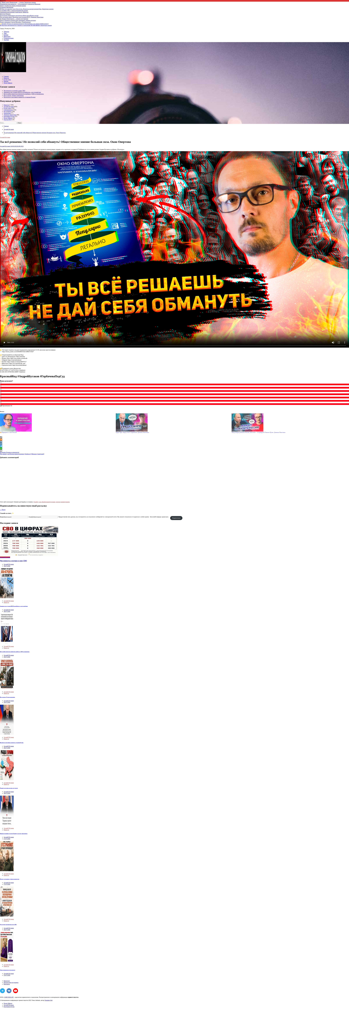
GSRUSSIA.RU (9, 997)
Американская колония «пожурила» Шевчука (14, 12)
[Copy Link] (174, 437)
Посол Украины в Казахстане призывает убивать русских (18, 20)
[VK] (174, 442)
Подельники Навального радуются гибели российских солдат (19, 15)
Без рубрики (7, 111)
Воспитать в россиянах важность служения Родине (19, 97)
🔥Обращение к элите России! (8, 432)
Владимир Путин (9, 116)
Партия (6, 81)
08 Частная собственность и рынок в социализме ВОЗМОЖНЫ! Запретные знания (26, 25)
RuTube (6, 35)
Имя (5, 517)
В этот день (7, 79)
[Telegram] (174, 446)
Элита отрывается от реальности (7, 970)
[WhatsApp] (174, 448)
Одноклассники (9, 38)
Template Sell (48, 1000)
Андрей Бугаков (9, 106)
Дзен (5, 33)
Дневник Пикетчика (10, 115)
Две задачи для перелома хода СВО (8, 924)
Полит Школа (8, 83)
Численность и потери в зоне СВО (14, 90)
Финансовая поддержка (11, 982)
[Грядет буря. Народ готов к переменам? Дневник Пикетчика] (173, 422)
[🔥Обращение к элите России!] (57, 422)
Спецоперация (8, 110)
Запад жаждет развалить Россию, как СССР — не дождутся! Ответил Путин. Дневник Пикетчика (258, 432)
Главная (6, 76)
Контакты (7, 984)
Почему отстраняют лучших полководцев (9, 879)
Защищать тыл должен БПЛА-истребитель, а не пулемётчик (22, 92)
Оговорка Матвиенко (6, 7)
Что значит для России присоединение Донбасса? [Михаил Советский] (22, 454)
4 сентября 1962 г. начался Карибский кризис (14, 10)
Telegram (6, 31)
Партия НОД (8, 119)
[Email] (174, 450)
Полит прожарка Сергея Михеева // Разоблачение (15, 22)
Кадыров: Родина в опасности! (9, 452)
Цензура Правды (5, 14)
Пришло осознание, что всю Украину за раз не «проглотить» (14, 833)
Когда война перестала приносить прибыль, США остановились (24, 94)
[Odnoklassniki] (174, 439)
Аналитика (7, 113)
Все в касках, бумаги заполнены (14, 95)
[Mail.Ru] (174, 444)
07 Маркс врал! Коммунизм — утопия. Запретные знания (18, 2)
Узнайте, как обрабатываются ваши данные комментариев (51, 502)
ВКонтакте (7, 36)
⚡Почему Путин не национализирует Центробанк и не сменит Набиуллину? (24, 24)
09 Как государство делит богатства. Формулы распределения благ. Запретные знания (26, 9)
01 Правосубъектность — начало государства (14, 19)
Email (35, 517)
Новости (6, 78)
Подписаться (176, 518)
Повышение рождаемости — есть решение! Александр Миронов (20, 4)
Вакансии (7, 981)
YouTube (6, 40)
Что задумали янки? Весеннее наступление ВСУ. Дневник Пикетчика (21, 17)
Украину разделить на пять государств (9, 788)
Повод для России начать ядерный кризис (13, 5)
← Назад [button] (2, 509)
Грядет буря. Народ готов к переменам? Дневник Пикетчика (132, 432)
